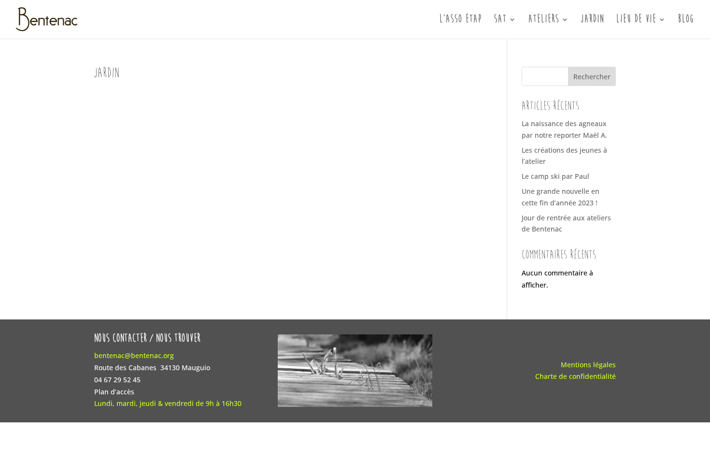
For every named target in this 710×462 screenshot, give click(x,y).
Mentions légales (588, 364)
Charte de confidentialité (575, 376)
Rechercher (592, 76)
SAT (500, 20)
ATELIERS (543, 20)
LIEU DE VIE (636, 20)
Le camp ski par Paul (555, 176)
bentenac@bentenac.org (134, 355)
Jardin (592, 20)
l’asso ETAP (461, 20)
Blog (686, 20)
